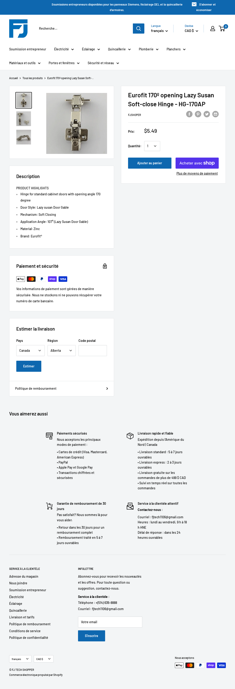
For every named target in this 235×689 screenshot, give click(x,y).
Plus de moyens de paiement (197, 173)
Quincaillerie (117, 49)
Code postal (86, 341)
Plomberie (146, 49)
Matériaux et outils (22, 63)
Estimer (28, 366)
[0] (222, 28)
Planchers (174, 49)
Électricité (61, 49)
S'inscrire (91, 636)
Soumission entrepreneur (27, 49)
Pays (19, 341)
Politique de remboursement (35, 388)
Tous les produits (32, 78)
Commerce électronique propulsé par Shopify (36, 674)
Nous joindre (18, 583)
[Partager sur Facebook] (189, 114)
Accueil (13, 78)
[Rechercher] (138, 28)
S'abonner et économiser (206, 7)
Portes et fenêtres (62, 63)
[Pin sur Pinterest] (198, 114)
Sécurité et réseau (101, 63)
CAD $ (39, 658)
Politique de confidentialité (28, 638)
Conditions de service (25, 631)
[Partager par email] (215, 114)
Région (53, 341)
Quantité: (134, 146)
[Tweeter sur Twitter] (207, 114)
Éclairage (88, 49)
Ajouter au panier (149, 163)
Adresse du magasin (23, 576)
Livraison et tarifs (21, 617)
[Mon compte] (212, 28)
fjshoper (134, 114)
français (16, 658)
